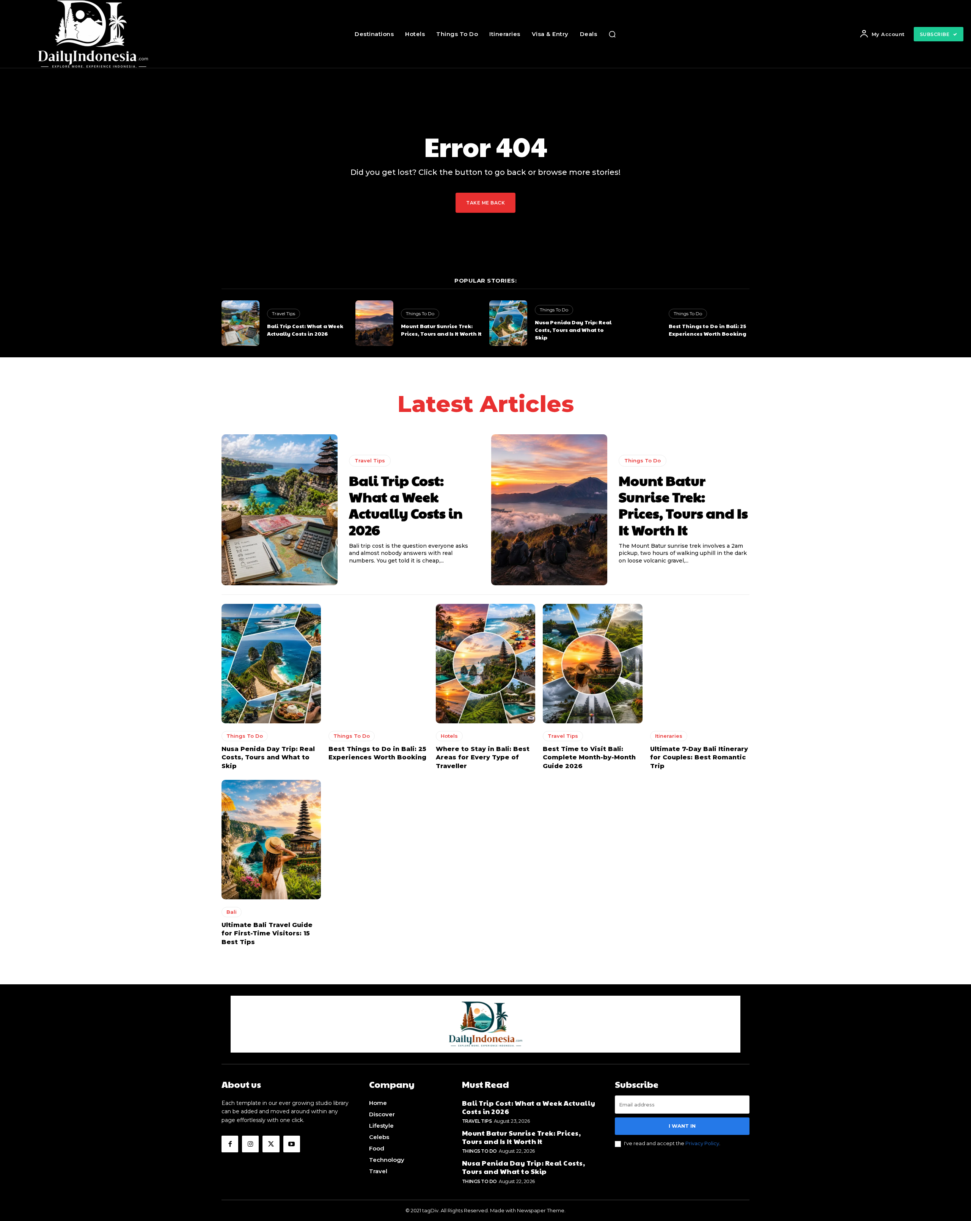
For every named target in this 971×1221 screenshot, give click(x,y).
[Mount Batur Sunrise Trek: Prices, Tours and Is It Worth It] (374, 323)
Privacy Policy (702, 1143)
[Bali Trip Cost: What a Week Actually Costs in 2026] (240, 323)
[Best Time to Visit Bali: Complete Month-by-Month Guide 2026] (592, 663)
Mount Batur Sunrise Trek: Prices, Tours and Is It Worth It (441, 329)
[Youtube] (291, 1144)
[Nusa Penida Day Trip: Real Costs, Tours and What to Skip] (508, 323)
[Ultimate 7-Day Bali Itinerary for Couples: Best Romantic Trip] (699, 663)
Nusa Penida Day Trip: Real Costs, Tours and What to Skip (573, 329)
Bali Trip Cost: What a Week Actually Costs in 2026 (305, 329)
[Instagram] (250, 1144)
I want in (682, 1126)
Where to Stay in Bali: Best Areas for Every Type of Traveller (482, 757)
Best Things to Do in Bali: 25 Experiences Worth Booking (707, 329)
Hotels (449, 736)
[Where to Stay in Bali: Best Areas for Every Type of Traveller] (485, 663)
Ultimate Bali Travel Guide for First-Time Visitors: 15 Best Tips (267, 933)
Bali (231, 912)
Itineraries (668, 736)
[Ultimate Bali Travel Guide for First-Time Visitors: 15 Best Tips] (271, 839)
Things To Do (420, 313)
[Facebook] (230, 1144)
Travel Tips (283, 313)
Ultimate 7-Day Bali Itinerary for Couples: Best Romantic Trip (699, 757)
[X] (270, 1144)
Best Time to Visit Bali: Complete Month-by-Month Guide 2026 (589, 757)
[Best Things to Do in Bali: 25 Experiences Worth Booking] (642, 323)
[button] (612, 34)
